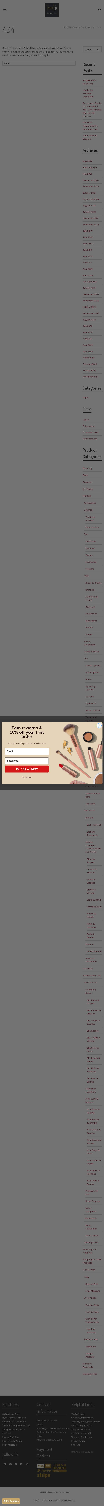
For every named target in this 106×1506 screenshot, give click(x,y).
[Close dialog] (99, 725)
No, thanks (26, 777)
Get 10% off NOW (27, 769)
